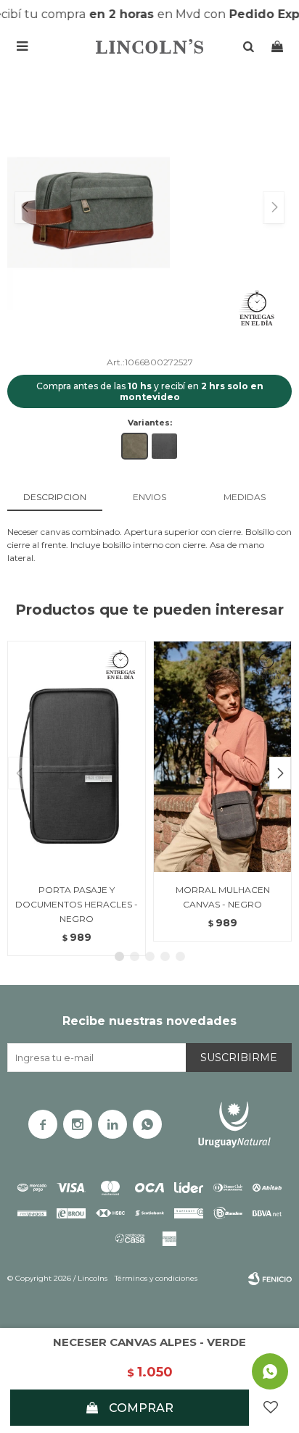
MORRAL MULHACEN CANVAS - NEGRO (223, 897)
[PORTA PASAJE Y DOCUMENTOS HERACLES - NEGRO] (76, 756)
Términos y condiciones (156, 1278)
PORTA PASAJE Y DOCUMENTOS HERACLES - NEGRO (76, 904)
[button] (280, 773)
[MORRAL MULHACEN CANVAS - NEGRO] (222, 756)
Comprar (141, 1408)
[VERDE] (134, 446)
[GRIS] (164, 446)
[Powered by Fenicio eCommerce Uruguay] (270, 1278)
